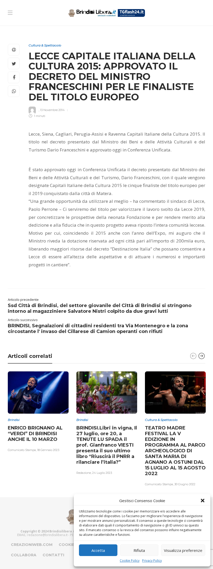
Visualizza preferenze (183, 550)
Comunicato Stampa (22, 450)
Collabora (23, 555)
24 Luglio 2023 (102, 473)
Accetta (98, 550)
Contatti (53, 555)
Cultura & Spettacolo (45, 45)
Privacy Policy (152, 560)
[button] (202, 500)
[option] (38, 412)
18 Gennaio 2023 (48, 450)
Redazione (83, 473)
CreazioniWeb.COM (31, 544)
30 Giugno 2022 (184, 484)
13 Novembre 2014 (52, 110)
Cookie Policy (129, 560)
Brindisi (13, 420)
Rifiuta (139, 550)
